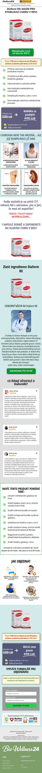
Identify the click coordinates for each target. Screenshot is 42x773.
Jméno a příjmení (11, 691)
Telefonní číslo (10, 697)
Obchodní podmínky (21, 733)
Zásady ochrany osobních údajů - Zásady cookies (21, 731)
